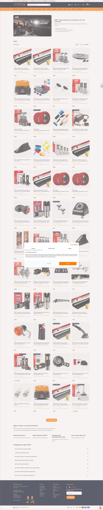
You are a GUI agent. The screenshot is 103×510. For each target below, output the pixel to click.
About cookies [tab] (51, 248)
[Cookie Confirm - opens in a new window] (73, 245)
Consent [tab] (33, 248)
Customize (49, 263)
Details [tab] (69, 248)
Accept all (68, 263)
